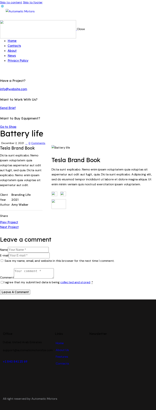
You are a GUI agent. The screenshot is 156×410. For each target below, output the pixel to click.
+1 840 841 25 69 (15, 361)
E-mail (4, 255)
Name (4, 250)
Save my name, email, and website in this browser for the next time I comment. (59, 261)
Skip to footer (33, 2)
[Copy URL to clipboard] (32, 215)
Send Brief (8, 108)
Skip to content (11, 2)
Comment (7, 277)
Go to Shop (8, 127)
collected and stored (75, 282)
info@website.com (13, 89)
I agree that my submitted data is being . (48, 282)
